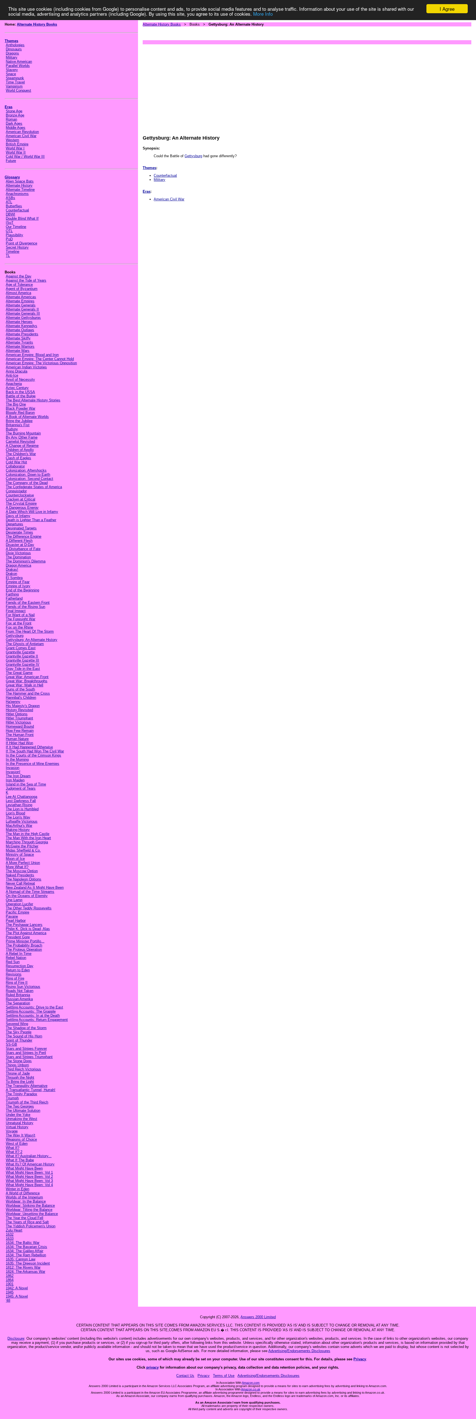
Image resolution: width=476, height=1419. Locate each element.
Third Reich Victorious (23, 1069)
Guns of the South (20, 689)
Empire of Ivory (18, 586)
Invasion (12, 768)
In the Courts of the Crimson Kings (33, 755)
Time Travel (15, 82)
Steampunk (15, 78)
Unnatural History (19, 1123)
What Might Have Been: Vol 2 (29, 1177)
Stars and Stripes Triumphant (29, 1057)
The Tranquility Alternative (26, 1086)
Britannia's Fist (17, 425)
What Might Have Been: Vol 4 (29, 1185)
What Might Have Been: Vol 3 (29, 1181)
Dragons (12, 53)
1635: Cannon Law (20, 1259)
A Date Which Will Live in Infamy (32, 512)
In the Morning (17, 759)
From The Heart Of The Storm (30, 631)
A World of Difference (23, 1193)
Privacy (359, 1359)
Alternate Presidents (22, 334)
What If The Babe (20, 1160)
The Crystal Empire (21, 503)
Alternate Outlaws (20, 330)
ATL (9, 202)
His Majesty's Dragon (23, 706)
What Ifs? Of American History (30, 1164)
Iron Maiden (15, 780)
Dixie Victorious (18, 553)
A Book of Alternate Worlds (27, 417)
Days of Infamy (18, 516)
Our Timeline (16, 227)
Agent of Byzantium (21, 289)
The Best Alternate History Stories (33, 400)
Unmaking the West (21, 1119)
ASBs (10, 198)
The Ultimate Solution (23, 1110)
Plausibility (14, 235)
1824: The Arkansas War (25, 1272)
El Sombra (14, 578)
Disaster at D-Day (20, 545)
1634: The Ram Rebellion (26, 1255)
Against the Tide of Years (26, 280)
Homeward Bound (20, 726)
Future (11, 161)
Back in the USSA (20, 392)
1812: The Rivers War (23, 1267)
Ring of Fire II (17, 982)
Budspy (12, 429)
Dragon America (18, 565)
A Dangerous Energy (22, 507)
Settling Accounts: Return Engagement (37, 1020)
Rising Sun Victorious (23, 987)
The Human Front (20, 735)
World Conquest (18, 90)
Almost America (18, 293)
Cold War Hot (16, 462)
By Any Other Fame (21, 437)
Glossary (12, 177)
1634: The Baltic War (22, 1243)
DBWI (10, 214)
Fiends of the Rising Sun (25, 607)
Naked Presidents (20, 875)
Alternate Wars (17, 351)
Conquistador (16, 491)
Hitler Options (17, 714)
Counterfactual (17, 210)
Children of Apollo (20, 450)
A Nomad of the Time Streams (30, 892)
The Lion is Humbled (22, 809)
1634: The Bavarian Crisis (26, 1247)
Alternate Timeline (20, 189)
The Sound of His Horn (24, 1036)
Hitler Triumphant (19, 718)
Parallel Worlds (18, 66)
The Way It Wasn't (20, 1135)
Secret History (17, 247)
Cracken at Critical (20, 499)
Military (11, 57)
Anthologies (15, 45)
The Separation (18, 1003)
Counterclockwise (20, 495)
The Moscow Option (22, 871)
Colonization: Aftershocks (26, 470)
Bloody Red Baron (20, 413)
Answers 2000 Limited (258, 1317)
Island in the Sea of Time (26, 784)
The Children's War (21, 454)
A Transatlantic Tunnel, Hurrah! (30, 1090)
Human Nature (17, 739)
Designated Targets (21, 528)
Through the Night (20, 1077)
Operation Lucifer (19, 904)
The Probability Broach (24, 945)
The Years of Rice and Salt (27, 1222)
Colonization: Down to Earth (28, 474)
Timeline (12, 251)
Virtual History (17, 1127)
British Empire (17, 144)
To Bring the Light (20, 1082)
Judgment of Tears (21, 788)
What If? (12, 1148)
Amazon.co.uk (250, 1389)
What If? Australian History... (29, 1156)
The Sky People (18, 1032)
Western (12, 140)
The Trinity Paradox (21, 1094)
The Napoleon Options (23, 879)
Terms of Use (223, 1376)
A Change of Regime (22, 446)
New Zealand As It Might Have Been (35, 887)
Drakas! (12, 569)
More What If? (17, 867)
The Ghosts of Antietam (25, 644)
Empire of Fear (17, 582)
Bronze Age (15, 115)
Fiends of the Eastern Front (28, 602)
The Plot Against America (26, 933)
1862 (9, 1276)
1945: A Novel (17, 1296)
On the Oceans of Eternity (27, 896)
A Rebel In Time (18, 954)
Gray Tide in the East (23, 669)
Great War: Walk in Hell (24, 685)
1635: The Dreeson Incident (28, 1263)
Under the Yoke (18, 1115)
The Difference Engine (23, 536)
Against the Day (18, 276)
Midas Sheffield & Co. (23, 850)
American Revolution (22, 132)
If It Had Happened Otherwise (29, 747)
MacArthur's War (19, 825)
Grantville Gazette (20, 652)
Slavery (12, 70)
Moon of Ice (15, 859)
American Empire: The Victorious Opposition (41, 363)
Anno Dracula (16, 371)
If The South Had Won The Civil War (35, 751)
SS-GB (11, 1044)
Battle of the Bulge (21, 396)
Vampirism (14, 86)
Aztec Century (17, 388)
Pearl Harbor (16, 920)
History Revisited (19, 710)
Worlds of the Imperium (24, 1197)
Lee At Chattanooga (21, 797)
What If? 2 (14, 1152)
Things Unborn (17, 1065)
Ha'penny (13, 702)
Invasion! (13, 772)
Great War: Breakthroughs (26, 681)
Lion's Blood (15, 813)
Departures (14, 524)
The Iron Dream (18, 776)
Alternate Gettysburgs (23, 318)
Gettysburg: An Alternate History (31, 640)
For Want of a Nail (20, 615)
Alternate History (19, 185)
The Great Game (19, 673)
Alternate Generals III (23, 313)
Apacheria (14, 384)
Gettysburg (14, 636)
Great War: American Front (27, 677)
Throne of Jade (18, 1073)
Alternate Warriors (20, 346)
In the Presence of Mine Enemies (32, 764)
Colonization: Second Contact (29, 479)
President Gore (18, 937)
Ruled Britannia (18, 995)
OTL (9, 231)
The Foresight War (20, 619)
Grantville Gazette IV (22, 664)
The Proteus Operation (24, 949)
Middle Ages (15, 128)
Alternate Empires (20, 301)
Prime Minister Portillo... (25, 941)
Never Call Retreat (20, 883)
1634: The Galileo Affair (24, 1251)
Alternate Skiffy (18, 338)
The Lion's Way (18, 817)
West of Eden (17, 1143)
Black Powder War (20, 408)
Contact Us (185, 1376)
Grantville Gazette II (22, 656)
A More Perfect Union (23, 863)
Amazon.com (250, 1382)
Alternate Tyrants (19, 342)
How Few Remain (20, 730)
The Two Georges (20, 1106)
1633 (9, 1238)
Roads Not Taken (19, 991)
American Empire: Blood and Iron (32, 355)
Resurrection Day (19, 966)
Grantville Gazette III (22, 660)
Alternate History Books (37, 24)
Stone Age (14, 111)
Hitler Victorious (18, 722)
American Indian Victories (26, 367)
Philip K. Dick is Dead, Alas (28, 929)
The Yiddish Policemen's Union (30, 1226)
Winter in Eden (17, 1189)
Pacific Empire (17, 912)
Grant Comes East (21, 648)
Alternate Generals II (22, 309)
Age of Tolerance (19, 284)
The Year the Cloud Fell (24, 1218)
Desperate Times (19, 532)
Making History (18, 830)
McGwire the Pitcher (22, 846)
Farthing (12, 594)
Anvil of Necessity (20, 379)
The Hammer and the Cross (28, 693)
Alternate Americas (21, 297)
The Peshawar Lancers (24, 925)
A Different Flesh (19, 541)
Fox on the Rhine (19, 627)
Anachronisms (17, 194)
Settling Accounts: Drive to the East (34, 1007)
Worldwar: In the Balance (26, 1201)
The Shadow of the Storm (26, 1028)
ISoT (9, 223)
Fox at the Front (18, 623)
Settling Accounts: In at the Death (33, 1015)
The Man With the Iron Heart (28, 838)
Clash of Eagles (18, 458)
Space (11, 74)
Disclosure (15, 1338)
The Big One (16, 404)
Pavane (12, 916)
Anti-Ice (12, 375)
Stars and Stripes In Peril (26, 1053)
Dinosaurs (14, 49)
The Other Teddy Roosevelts (29, 908)
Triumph (12, 1098)
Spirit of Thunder (19, 1040)
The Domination (18, 557)
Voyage (12, 1131)
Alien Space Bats (20, 181)
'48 (8, 1300)
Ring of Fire (15, 978)
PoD (9, 239)
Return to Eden (18, 970)
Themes (11, 41)
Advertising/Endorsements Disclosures (299, 1351)
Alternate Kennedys (21, 326)
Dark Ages (14, 123)
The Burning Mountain (23, 433)
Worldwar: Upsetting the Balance (32, 1214)
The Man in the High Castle (27, 834)
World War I (15, 148)
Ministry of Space (20, 854)
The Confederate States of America (34, 487)
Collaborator (15, 466)
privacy (152, 1367)
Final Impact (16, 611)
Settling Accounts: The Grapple (31, 1011)
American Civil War (21, 136)
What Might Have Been (24, 1168)
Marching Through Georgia (27, 842)
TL (8, 256)
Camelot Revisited (20, 441)
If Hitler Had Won (19, 743)
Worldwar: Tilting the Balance (29, 1210)
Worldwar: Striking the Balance (30, 1205)
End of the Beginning (22, 590)
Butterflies (14, 206)
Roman (11, 119)
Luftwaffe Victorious (21, 821)
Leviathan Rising (19, 805)
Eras (8, 107)
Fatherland (14, 598)
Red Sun (13, 962)
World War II (16, 152)
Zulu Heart (14, 1230)
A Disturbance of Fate (23, 549)
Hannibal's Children (21, 697)
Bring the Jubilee (19, 421)
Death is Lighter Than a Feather (31, 520)
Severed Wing (17, 1024)
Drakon (11, 574)
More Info (263, 13)
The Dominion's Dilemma (25, 561)
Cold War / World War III (25, 156)
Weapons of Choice (21, 1139)
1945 (9, 1292)
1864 (9, 1280)
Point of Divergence (21, 243)
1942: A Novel (17, 1288)
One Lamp (14, 900)
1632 (9, 1234)
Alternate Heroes (19, 322)
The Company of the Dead (27, 483)
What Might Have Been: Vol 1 (29, 1172)
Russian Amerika (19, 999)
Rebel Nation (16, 958)
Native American (19, 61)
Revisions (13, 974)
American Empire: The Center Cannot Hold (40, 359)
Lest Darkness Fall (21, 801)
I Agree (447, 8)
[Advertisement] (307, 87)
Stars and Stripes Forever (26, 1048)
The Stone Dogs (19, 1061)
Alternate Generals (21, 305)
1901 (9, 1284)
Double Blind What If (22, 218)
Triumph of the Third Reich (27, 1102)
